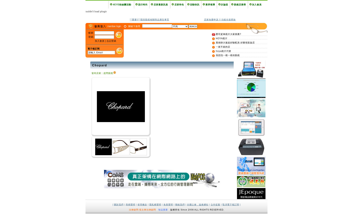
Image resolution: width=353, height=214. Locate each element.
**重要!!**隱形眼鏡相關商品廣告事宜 (149, 19)
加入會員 (257, 4)
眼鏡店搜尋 (240, 4)
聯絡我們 (180, 204)
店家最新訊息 (161, 4)
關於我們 (119, 204)
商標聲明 (130, 204)
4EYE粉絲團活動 (122, 4)
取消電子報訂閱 (230, 204)
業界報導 (210, 4)
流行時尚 (143, 4)
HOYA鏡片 (221, 38)
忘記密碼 (111, 41)
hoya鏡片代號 (223, 51)
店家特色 (179, 4)
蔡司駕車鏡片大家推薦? (228, 34)
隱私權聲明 (155, 204)
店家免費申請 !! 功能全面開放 (220, 19)
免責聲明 (168, 204)
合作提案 (215, 204)
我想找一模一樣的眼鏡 (228, 55)
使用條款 (142, 204)
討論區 (224, 4)
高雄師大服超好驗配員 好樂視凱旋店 (235, 42)
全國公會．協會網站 (197, 204)
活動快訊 (194, 4)
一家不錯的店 (223, 47)
